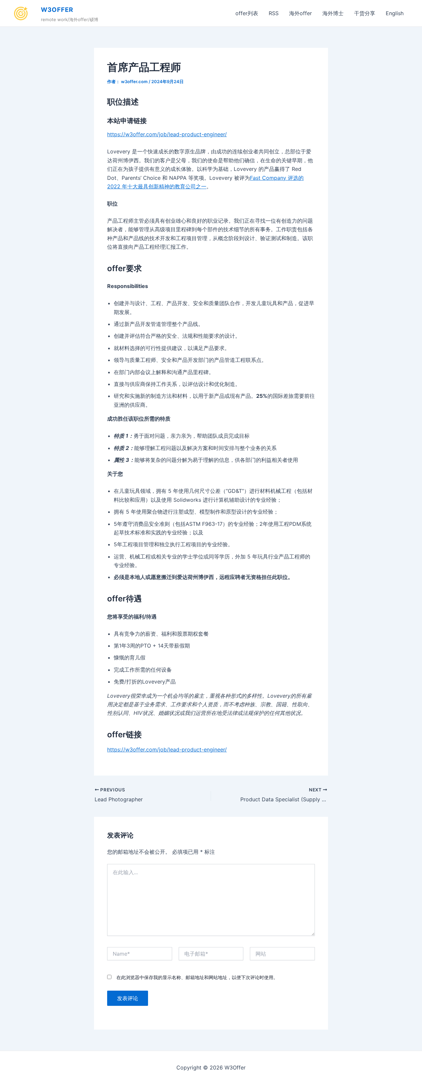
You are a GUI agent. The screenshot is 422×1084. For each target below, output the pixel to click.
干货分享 (364, 13)
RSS (274, 13)
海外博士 (333, 13)
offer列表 (246, 13)
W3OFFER (57, 10)
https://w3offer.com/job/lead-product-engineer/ (167, 134)
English (395, 13)
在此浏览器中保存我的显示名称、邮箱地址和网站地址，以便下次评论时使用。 (197, 977)
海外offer (300, 13)
